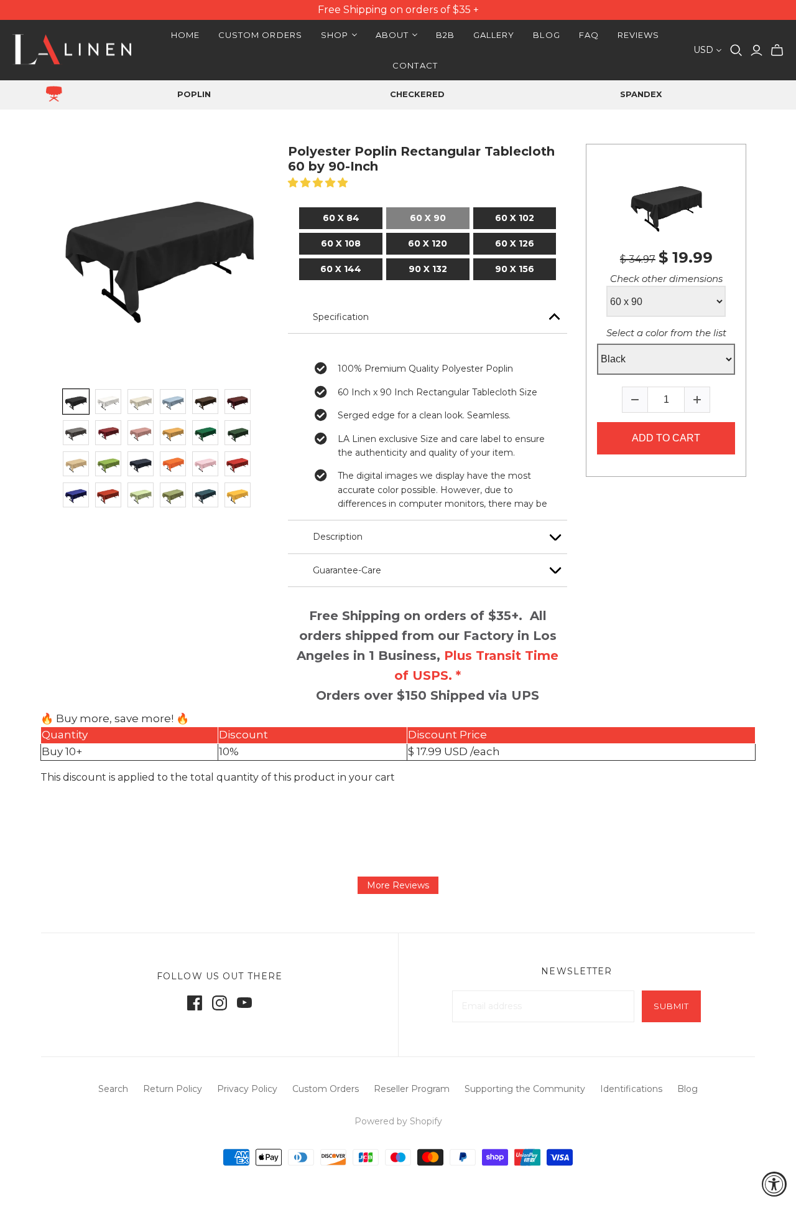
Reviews (638, 35)
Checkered (417, 94)
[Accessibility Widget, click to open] (774, 1184)
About (392, 35)
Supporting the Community (525, 1088)
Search (113, 1088)
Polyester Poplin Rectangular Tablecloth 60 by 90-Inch (421, 159)
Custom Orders (260, 35)
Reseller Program (412, 1088)
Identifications (631, 1088)
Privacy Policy (247, 1088)
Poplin (194, 94)
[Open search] (736, 50)
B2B (445, 35)
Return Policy (172, 1088)
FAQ (589, 35)
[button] (319, 183)
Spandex (641, 94)
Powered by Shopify (398, 1121)
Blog (546, 35)
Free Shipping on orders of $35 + (398, 10)
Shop (334, 35)
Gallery (493, 35)
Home (185, 35)
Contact (414, 65)
